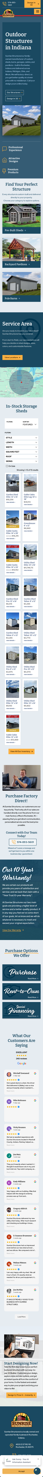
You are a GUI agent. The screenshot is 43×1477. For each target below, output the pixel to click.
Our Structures (13, 92)
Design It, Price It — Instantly (20, 1395)
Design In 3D (31, 3)
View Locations (11, 357)
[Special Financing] (21, 1010)
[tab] (20, 133)
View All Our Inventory (20, 751)
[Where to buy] (21, 382)
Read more (10, 1091)
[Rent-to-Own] (21, 991)
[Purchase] (21, 972)
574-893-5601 (25, 842)
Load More (22, 1317)
